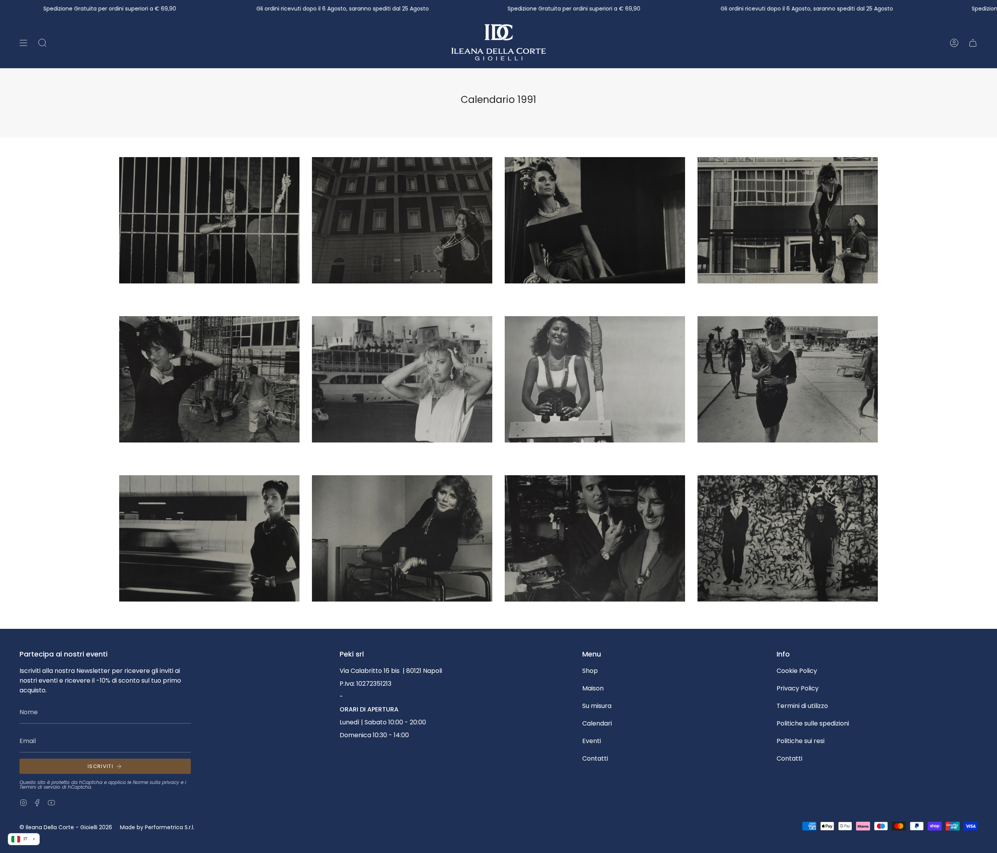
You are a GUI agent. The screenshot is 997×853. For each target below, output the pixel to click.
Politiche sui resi (800, 740)
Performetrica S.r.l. (169, 827)
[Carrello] (973, 43)
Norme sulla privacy (156, 782)
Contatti (595, 758)
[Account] (954, 43)
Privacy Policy (798, 688)
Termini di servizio (39, 787)
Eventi (591, 740)
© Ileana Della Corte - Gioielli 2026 (65, 827)
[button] (42, 43)
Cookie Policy (797, 670)
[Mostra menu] (23, 43)
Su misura (596, 705)
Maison (593, 688)
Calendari (597, 723)
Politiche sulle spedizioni (813, 723)
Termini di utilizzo (802, 705)
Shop (590, 670)
